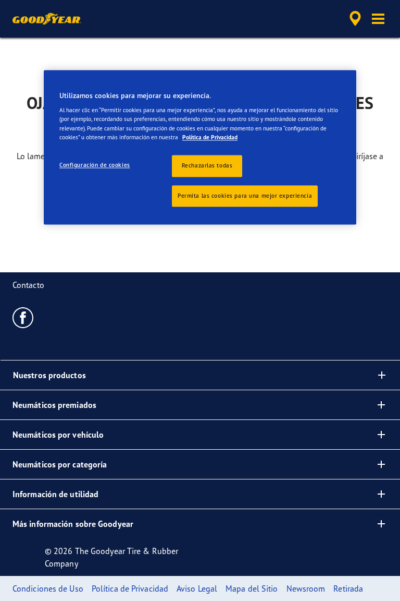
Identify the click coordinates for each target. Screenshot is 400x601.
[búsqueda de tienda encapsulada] (354, 18)
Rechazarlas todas (207, 165)
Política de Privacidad (210, 137)
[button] (378, 18)
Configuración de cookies (94, 165)
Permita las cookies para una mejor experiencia (245, 195)
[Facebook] (23, 317)
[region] (200, 147)
